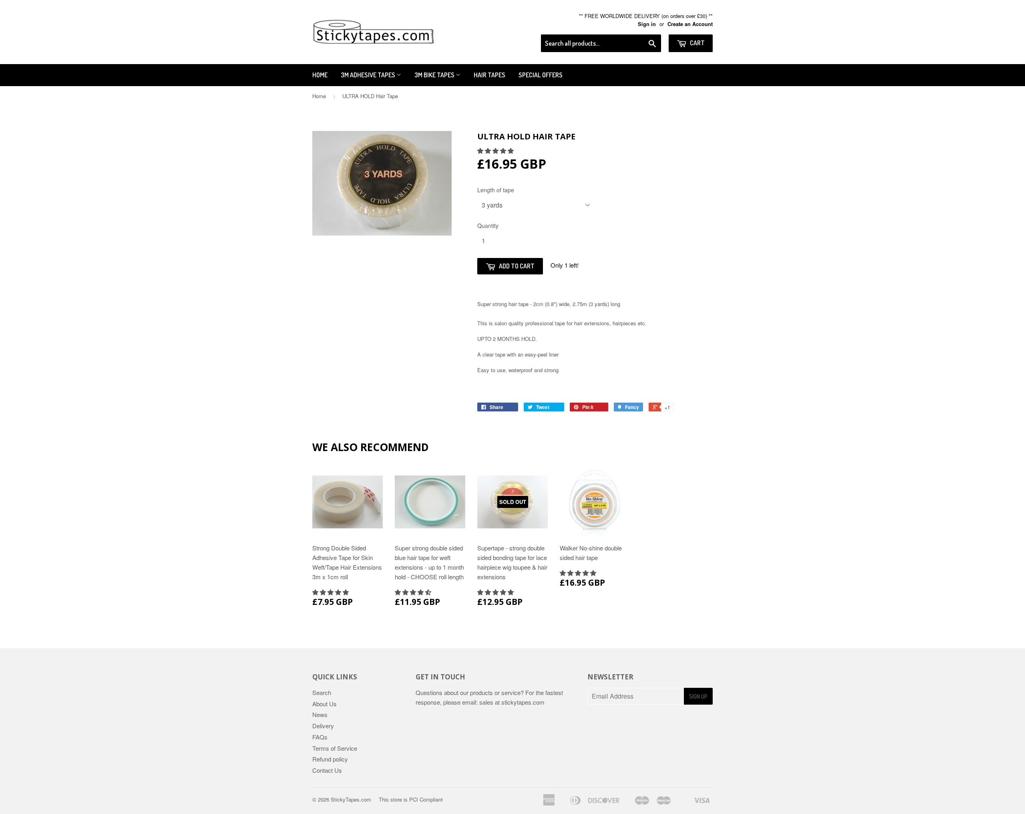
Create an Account (690, 24)
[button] (496, 150)
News (320, 714)
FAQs (320, 737)
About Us (324, 703)
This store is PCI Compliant (411, 799)
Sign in (647, 24)
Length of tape (495, 190)
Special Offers (541, 75)
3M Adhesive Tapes (368, 75)
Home (320, 75)
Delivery (323, 725)
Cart (697, 43)
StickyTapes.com (351, 799)
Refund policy (330, 759)
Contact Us (327, 770)
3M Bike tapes (435, 75)
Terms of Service (334, 748)
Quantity (487, 226)
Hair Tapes (489, 75)
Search (321, 692)
